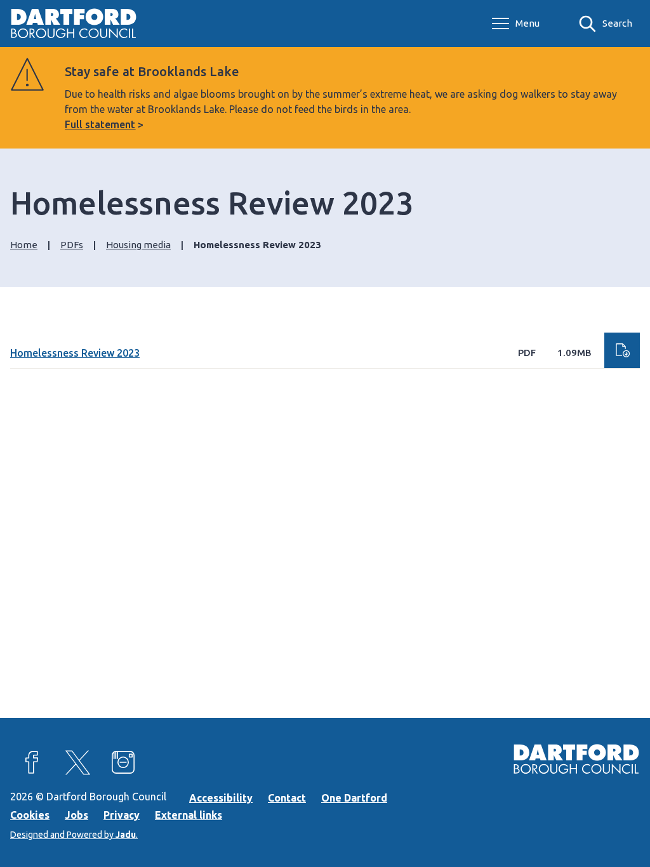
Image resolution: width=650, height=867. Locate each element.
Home (23, 244)
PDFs (71, 244)
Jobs (76, 815)
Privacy (121, 815)
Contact (287, 798)
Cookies (30, 815)
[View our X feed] (77, 762)
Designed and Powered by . (74, 835)
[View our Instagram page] (123, 762)
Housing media (138, 244)
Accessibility (221, 798)
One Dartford (354, 798)
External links (188, 815)
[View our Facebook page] (32, 762)
